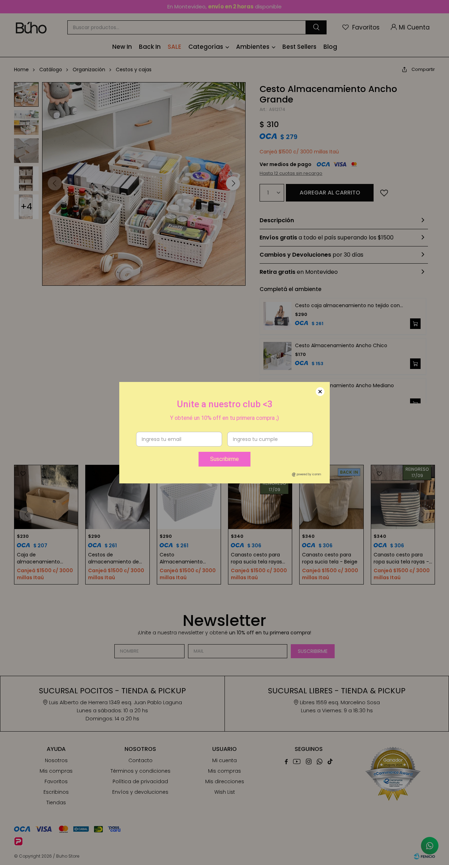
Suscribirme (224, 459)
